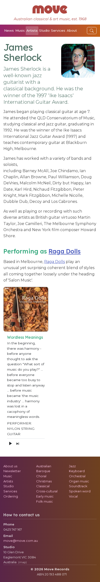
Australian (43, 466)
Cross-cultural (47, 491)
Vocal (73, 496)
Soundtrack (78, 486)
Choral (41, 476)
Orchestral (77, 476)
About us (10, 466)
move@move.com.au (20, 541)
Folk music (44, 501)
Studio (44, 30)
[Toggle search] (92, 30)
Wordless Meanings (25, 337)
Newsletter (12, 471)
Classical (43, 486)
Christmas (44, 481)
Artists (32, 30)
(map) (22, 562)
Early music (45, 496)
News (9, 30)
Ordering (10, 496)
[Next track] (17, 444)
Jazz (72, 466)
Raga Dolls (65, 251)
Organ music (79, 481)
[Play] (10, 443)
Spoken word (80, 491)
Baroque (43, 471)
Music (20, 30)
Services (58, 30)
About (72, 30)
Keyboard (77, 471)
